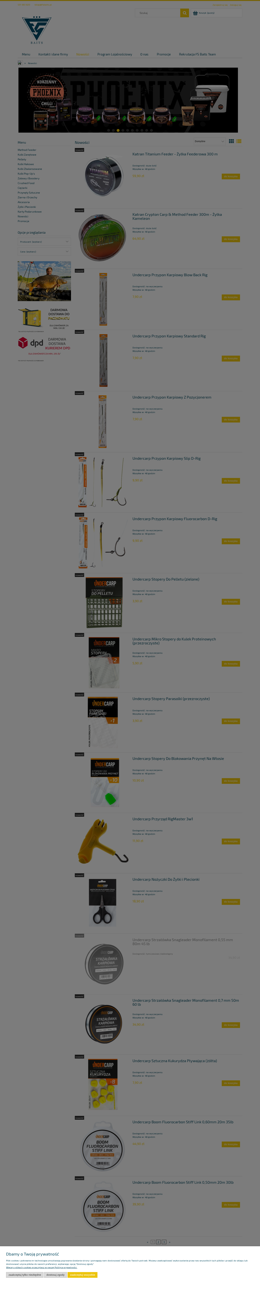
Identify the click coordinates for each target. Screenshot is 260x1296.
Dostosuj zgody (55, 1274)
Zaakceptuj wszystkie (82, 1274)
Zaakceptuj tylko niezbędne (25, 1274)
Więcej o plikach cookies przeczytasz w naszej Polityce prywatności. (41, 1267)
